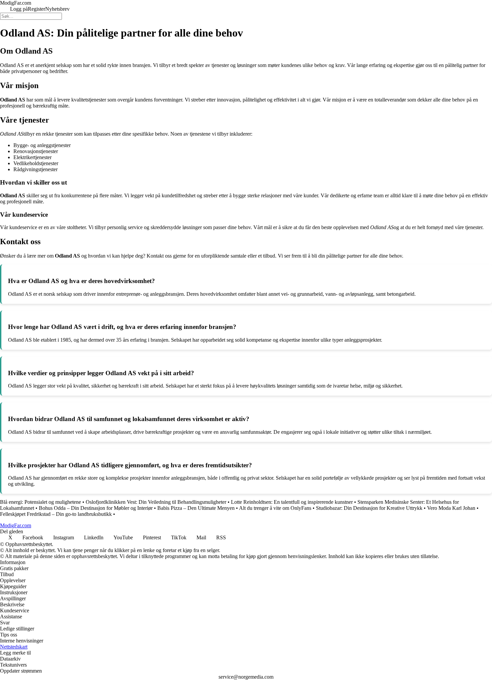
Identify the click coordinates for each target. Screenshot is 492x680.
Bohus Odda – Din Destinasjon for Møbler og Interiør (96, 508)
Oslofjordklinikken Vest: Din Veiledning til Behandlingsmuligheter (156, 502)
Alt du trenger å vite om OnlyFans (275, 508)
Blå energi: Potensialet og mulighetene (40, 502)
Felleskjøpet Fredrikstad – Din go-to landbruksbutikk (56, 514)
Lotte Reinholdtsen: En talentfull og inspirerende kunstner (292, 502)
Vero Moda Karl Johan (451, 508)
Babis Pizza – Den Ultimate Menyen (196, 508)
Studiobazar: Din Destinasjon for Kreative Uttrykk (369, 508)
